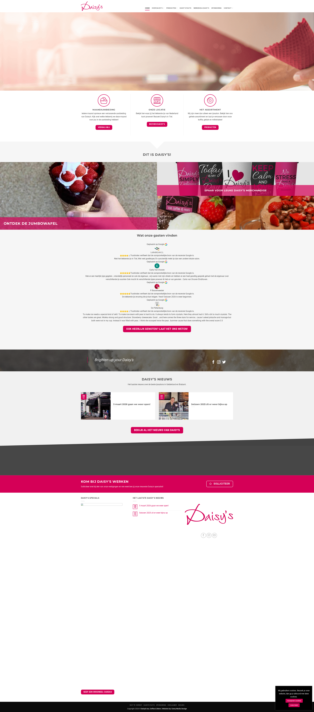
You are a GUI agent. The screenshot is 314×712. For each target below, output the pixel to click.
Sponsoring (216, 8)
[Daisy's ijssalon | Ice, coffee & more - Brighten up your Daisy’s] (92, 6)
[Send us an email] (214, 535)
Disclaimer (172, 705)
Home (147, 8)
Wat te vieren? (136, 705)
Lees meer (294, 705)
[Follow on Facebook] (213, 362)
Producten (171, 8)
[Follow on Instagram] (219, 362)
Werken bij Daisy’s (201, 8)
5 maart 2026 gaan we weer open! (131, 404)
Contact (227, 8)
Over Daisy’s (157, 8)
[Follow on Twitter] (224, 362)
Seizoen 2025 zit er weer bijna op (209, 404)
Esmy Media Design (179, 709)
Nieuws (181, 705)
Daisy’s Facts (185, 8)
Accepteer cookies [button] (294, 701)
